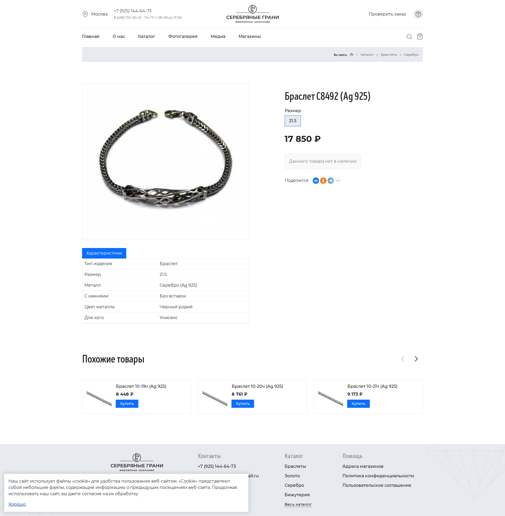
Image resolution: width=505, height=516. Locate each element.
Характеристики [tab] (104, 253)
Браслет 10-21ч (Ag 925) (372, 386)
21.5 (292, 120)
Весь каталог (298, 504)
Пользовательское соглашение (376, 485)
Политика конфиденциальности (378, 475)
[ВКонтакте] (316, 180)
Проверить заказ (388, 14)
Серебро (411, 55)
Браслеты (389, 55)
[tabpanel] (165, 291)
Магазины (250, 36)
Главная (90, 36)
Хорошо (17, 504)
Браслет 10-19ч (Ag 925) (141, 386)
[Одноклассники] (323, 180)
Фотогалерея (183, 36)
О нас (119, 36)
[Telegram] (330, 180)
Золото (292, 475)
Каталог (146, 36)
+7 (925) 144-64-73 (133, 10)
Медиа (218, 36)
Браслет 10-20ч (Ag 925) (257, 386)
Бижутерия (297, 494)
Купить (127, 403)
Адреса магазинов (362, 466)
